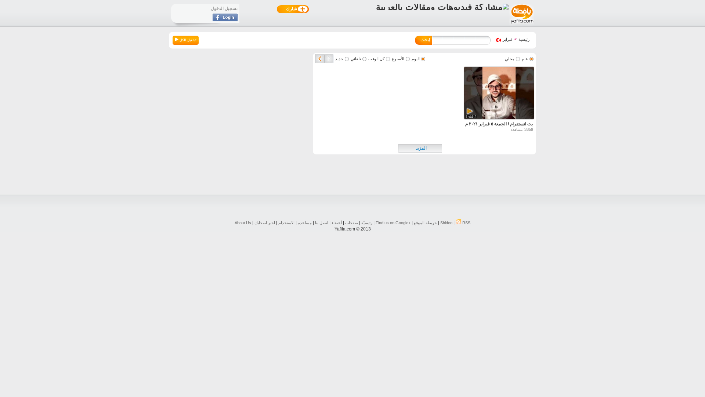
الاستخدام (286, 223)
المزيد (421, 148)
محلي (509, 59)
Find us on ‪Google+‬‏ (393, 223)
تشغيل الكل (187, 40)
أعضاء (337, 223)
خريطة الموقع (425, 223)
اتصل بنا (321, 223)
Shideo (446, 223)
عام (525, 59)
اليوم (416, 59)
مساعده (305, 223)
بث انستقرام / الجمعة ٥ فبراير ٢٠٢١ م (499, 123)
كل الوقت (376, 59)
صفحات (351, 223)
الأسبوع (398, 59)
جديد (339, 59)
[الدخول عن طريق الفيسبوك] (225, 19)
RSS (465, 223)
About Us (243, 223)
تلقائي (356, 59)
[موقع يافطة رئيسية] (521, 24)
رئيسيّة (366, 223)
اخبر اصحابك (264, 223)
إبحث (425, 39)
